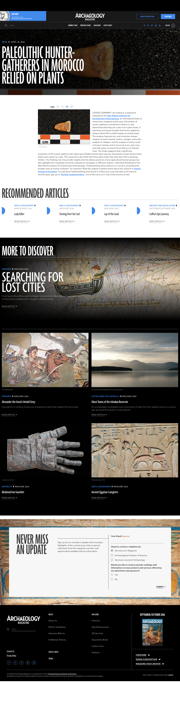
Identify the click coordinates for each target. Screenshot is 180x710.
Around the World (100, 640)
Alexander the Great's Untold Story (18, 402)
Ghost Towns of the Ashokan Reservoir (109, 402)
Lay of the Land (111, 214)
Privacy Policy (11, 655)
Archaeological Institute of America (131, 555)
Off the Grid (97, 633)
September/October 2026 (152, 615)
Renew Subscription (147, 16)
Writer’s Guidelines (57, 627)
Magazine (126, 550)
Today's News (53, 652)
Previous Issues (85, 25)
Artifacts (96, 652)
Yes (116, 575)
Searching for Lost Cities (32, 283)
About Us (52, 620)
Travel (50, 658)
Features (96, 620)
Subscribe (168, 16)
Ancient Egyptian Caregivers (104, 492)
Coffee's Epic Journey (159, 214)
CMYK (170, 675)
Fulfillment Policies (57, 640)
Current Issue (73, 25)
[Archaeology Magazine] (23, 624)
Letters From (98, 646)
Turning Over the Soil (69, 214)
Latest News (108, 25)
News (4, 42)
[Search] (6, 25)
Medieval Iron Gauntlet (13, 492)
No (116, 579)
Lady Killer (19, 214)
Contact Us (10, 651)
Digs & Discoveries (100, 627)
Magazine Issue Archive (148, 664)
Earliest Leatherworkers (72, 174)
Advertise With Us (56, 633)
